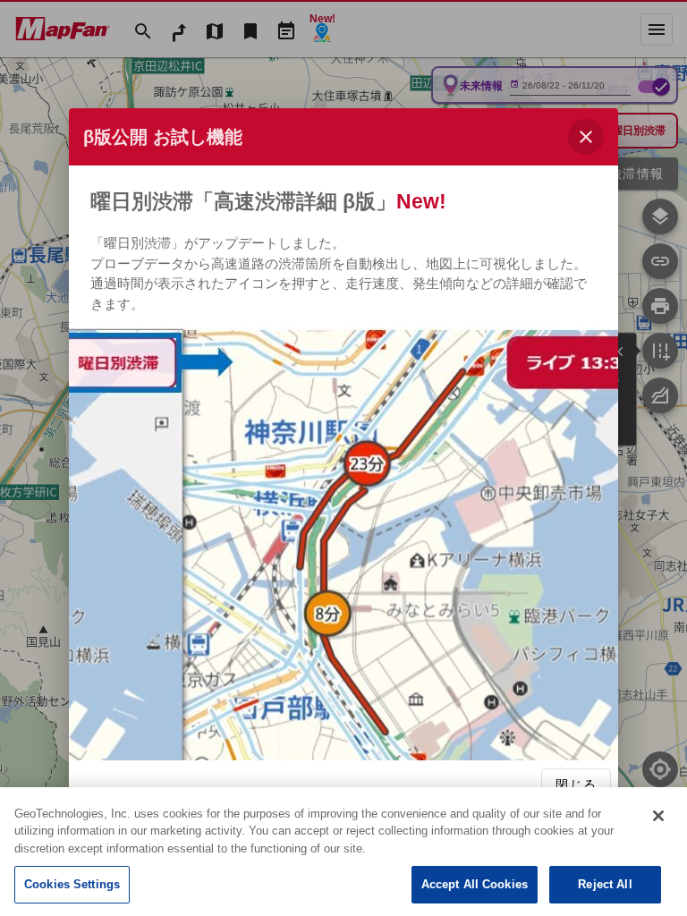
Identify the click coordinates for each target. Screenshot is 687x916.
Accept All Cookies (474, 884)
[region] (343, 851)
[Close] (658, 815)
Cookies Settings (72, 884)
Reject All (605, 884)
